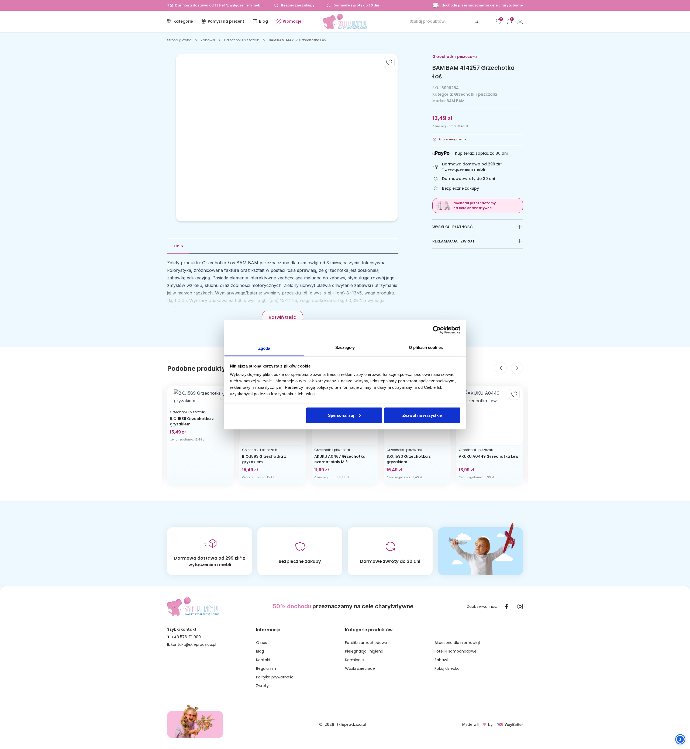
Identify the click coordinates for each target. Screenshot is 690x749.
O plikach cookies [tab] (426, 347)
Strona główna (179, 40)
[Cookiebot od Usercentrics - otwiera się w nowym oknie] (436, 330)
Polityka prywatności (275, 677)
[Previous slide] (501, 368)
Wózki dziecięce (360, 668)
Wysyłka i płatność (452, 227)
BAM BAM (455, 100)
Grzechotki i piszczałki (242, 40)
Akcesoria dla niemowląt (457, 642)
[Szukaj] (476, 21)
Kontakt (263, 660)
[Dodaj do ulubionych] (389, 62)
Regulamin (266, 668)
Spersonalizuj (341, 415)
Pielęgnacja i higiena (364, 651)
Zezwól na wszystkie (422, 415)
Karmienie (354, 660)
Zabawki (208, 40)
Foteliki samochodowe (366, 642)
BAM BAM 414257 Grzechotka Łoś (297, 40)
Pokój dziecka (447, 668)
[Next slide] (517, 368)
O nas (261, 642)
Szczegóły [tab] (345, 347)
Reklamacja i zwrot (453, 241)
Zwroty (262, 685)
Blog (260, 651)
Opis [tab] (178, 246)
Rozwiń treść (282, 317)
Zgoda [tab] (264, 348)
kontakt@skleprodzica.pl (193, 644)
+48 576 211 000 (186, 637)
